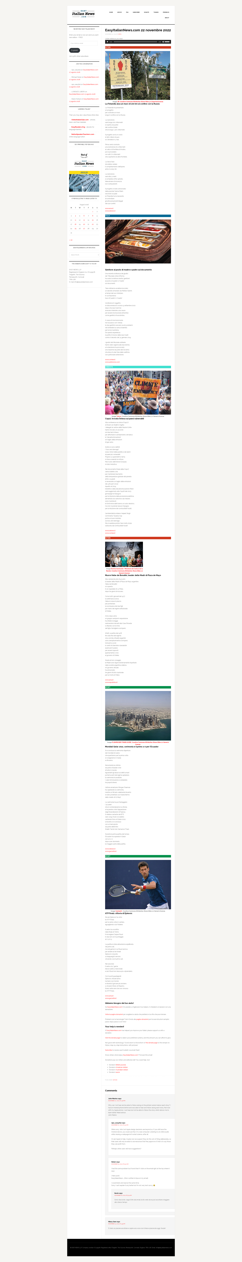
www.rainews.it (110, 211)
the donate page (151, 1043)
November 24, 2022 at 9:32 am (119, 1164)
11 (75, 220)
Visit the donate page (112, 1038)
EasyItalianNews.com (83, 14)
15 (92, 220)
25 (75, 228)
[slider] (167, 41)
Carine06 (119, 911)
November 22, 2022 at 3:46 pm (116, 1100)
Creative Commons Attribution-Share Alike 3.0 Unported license (141, 101)
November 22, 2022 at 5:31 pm (119, 1125)
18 (75, 224)
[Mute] (163, 42)
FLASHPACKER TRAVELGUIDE (121, 742)
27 (84, 228)
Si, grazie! (74, 50)
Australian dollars (122, 1070)
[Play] (108, 42)
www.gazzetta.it (110, 851)
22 (93, 224)
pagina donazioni (142, 1019)
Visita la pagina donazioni (114, 1014)
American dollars (122, 1067)
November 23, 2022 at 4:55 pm (116, 1223)
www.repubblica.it (111, 682)
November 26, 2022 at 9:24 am (123, 1195)
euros (118, 1072)
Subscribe (108, 1050)
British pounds (121, 1065)
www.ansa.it (109, 208)
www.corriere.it (110, 359)
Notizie (115, 1080)
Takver (118, 416)
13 (84, 220)
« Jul (70, 240)
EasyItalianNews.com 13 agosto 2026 (82, 94)
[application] (138, 42)
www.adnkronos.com (112, 362)
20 (84, 224)
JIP (118, 101)
